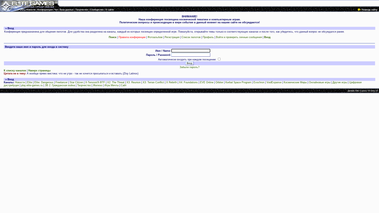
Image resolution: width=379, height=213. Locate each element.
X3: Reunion (134, 82)
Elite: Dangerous (43, 82)
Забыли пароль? (189, 67)
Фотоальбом (155, 37)
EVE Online (206, 82)
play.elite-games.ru (32, 85)
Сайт (124, 85)
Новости (20, 82)
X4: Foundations (188, 82)
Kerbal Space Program (238, 82)
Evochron (258, 82)
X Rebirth (171, 82)
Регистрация (172, 37)
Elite (29, 82)
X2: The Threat (115, 82)
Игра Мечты (111, 85)
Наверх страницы (39, 70)
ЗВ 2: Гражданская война (60, 85)
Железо (97, 85)
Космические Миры (295, 82)
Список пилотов (191, 37)
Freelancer (61, 82)
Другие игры (339, 82)
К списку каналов (15, 70)
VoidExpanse (273, 82)
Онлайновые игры (319, 82)
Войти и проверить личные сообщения (239, 37)
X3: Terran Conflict (153, 82)
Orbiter (219, 82)
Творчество (84, 85)
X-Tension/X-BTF (95, 82)
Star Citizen (76, 82)
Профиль (208, 37)
